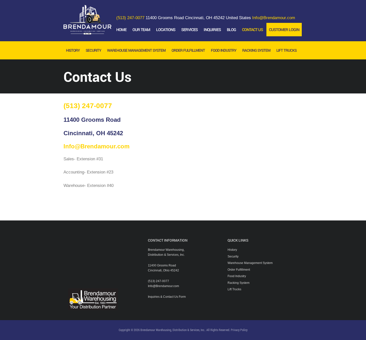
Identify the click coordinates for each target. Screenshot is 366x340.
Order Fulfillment (239, 269)
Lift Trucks (234, 289)
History (232, 250)
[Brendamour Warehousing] (87, 31)
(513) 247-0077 (130, 17)
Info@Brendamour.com (273, 17)
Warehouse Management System (250, 263)
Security (233, 256)
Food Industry (237, 276)
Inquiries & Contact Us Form (167, 296)
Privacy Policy (239, 330)
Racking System (238, 283)
